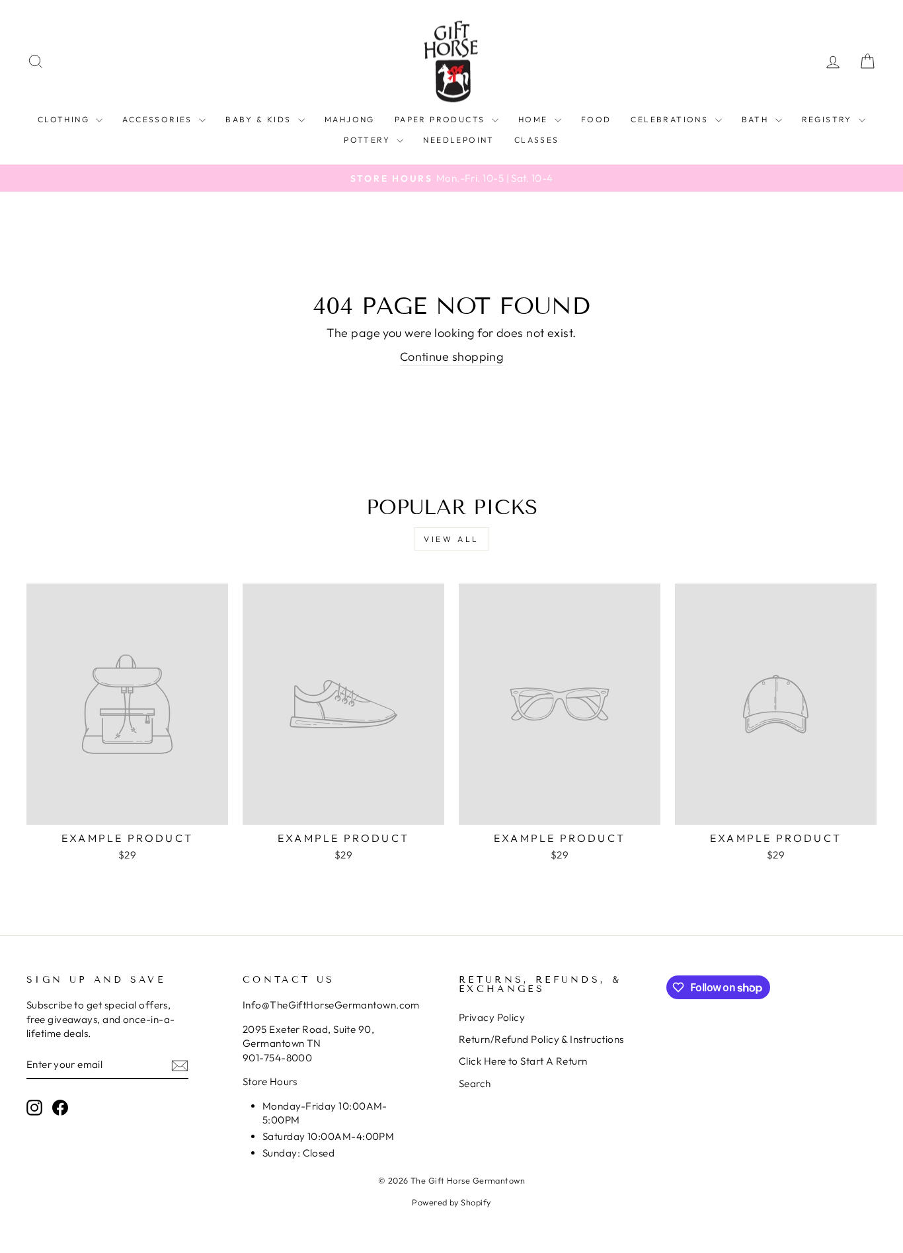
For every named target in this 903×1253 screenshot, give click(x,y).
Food (596, 119)
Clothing (65, 119)
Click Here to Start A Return (523, 1061)
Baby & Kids (260, 119)
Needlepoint (458, 140)
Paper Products (442, 119)
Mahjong (350, 119)
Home (534, 119)
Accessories (159, 119)
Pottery (368, 140)
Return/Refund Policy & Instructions (541, 1039)
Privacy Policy (492, 1017)
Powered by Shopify (451, 1202)
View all (451, 539)
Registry (829, 119)
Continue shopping (452, 356)
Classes (536, 140)
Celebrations (671, 119)
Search (475, 1083)
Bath (757, 119)
